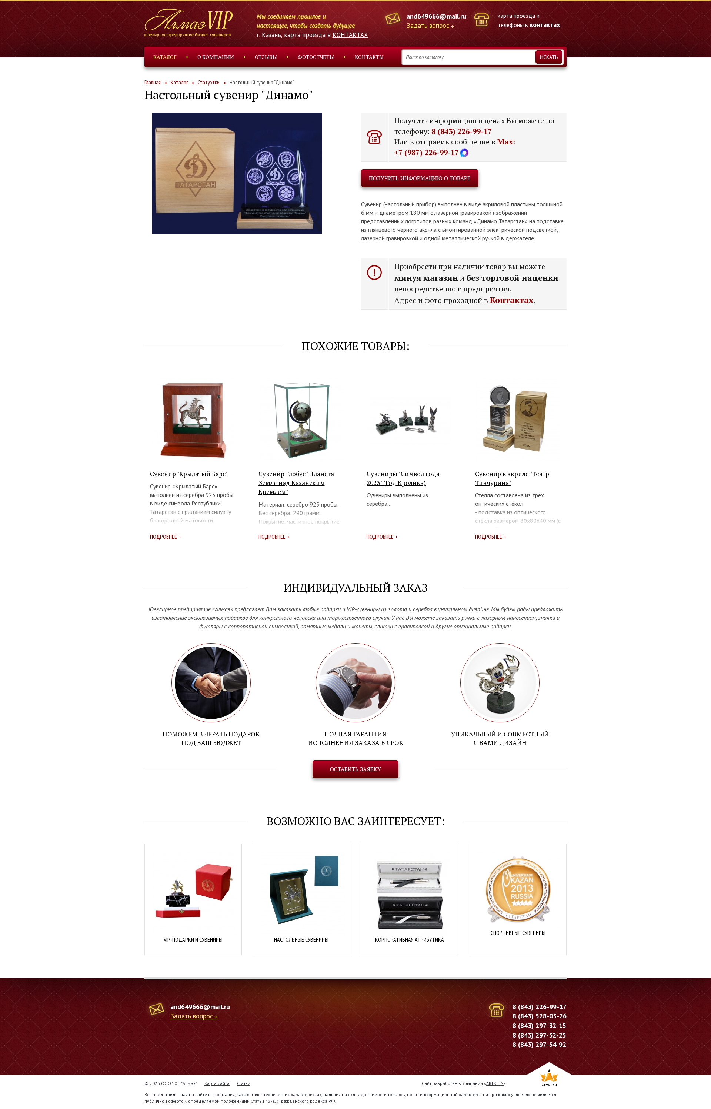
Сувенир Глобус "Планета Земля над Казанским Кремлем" (296, 483)
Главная (152, 82)
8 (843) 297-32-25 (539, 1035)
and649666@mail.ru (436, 16)
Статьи (243, 1083)
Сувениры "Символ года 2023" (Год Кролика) (403, 478)
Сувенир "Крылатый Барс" (189, 474)
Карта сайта (217, 1083)
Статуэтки (209, 82)
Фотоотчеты (316, 56)
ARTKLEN (495, 1083)
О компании (215, 56)
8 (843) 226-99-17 (461, 131)
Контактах (511, 299)
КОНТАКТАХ (350, 35)
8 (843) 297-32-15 (539, 1025)
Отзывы (266, 56)
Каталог (165, 56)
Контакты (369, 56)
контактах (545, 24)
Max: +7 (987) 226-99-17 (454, 147)
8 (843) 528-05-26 (540, 1016)
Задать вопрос (428, 26)
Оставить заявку (355, 769)
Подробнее (163, 536)
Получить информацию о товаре (420, 178)
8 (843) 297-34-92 (539, 1044)
